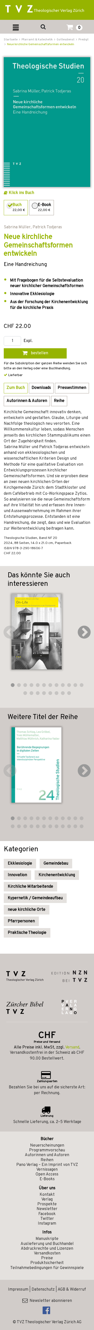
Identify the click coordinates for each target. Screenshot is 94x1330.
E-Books (47, 1179)
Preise (47, 1258)
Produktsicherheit (47, 1263)
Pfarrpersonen (21, 921)
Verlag (47, 1199)
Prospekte (47, 1204)
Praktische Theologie (27, 932)
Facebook (47, 1214)
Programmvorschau (47, 1150)
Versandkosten (47, 1253)
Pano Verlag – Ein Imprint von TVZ (47, 1164)
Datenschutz (43, 1289)
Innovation (17, 875)
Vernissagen (47, 1169)
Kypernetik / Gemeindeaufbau (35, 898)
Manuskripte (47, 1238)
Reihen (47, 1160)
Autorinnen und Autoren (47, 1155)
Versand (72, 1047)
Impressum (18, 1289)
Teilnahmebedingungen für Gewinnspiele (47, 1268)
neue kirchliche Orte (26, 909)
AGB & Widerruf (72, 1289)
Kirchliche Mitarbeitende (30, 886)
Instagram (47, 1223)
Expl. (28, 341)
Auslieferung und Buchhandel (47, 1243)
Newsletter (47, 1209)
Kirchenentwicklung (57, 875)
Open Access (47, 1174)
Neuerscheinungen (47, 1145)
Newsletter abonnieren (50, 1300)
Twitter (47, 1218)
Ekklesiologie (20, 863)
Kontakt (47, 1194)
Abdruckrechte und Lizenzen (47, 1248)
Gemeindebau (56, 863)
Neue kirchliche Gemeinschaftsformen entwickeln (40, 44)
